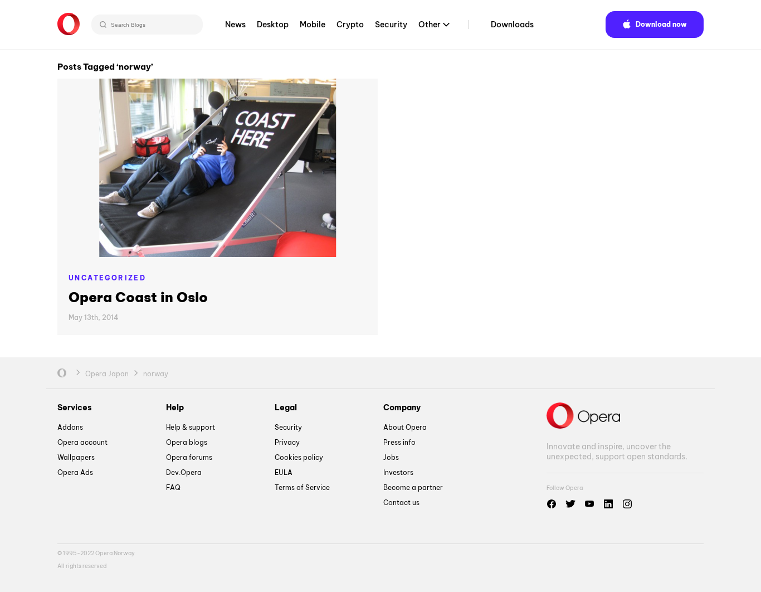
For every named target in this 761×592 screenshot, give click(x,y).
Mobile (312, 24)
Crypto (350, 24)
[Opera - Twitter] (570, 504)
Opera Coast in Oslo (138, 297)
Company (402, 407)
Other (429, 24)
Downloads (512, 24)
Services (74, 407)
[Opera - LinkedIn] (608, 504)
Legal (286, 407)
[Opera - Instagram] (627, 504)
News (235, 24)
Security (391, 24)
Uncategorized (107, 278)
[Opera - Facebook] (551, 504)
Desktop (273, 24)
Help (175, 407)
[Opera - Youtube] (589, 504)
